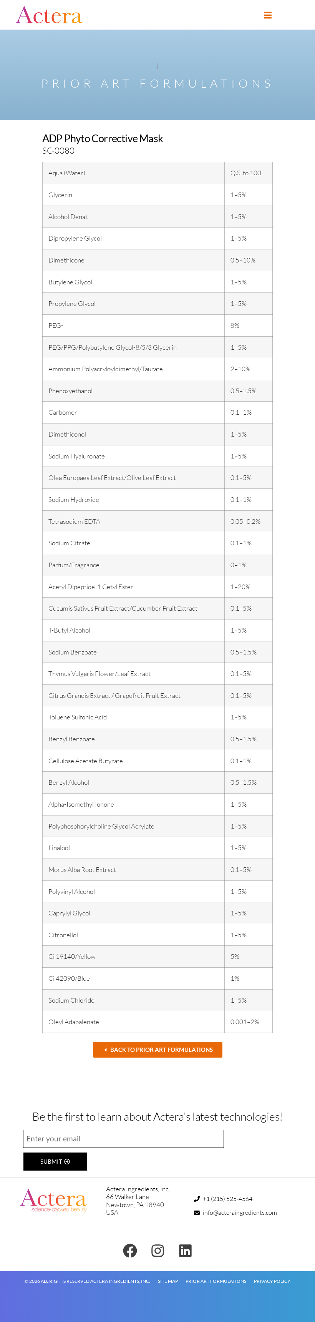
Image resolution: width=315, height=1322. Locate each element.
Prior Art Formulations (216, 1281)
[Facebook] (130, 1251)
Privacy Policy (272, 1281)
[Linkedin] (185, 1251)
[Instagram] (158, 1251)
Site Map (168, 1281)
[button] (268, 15)
